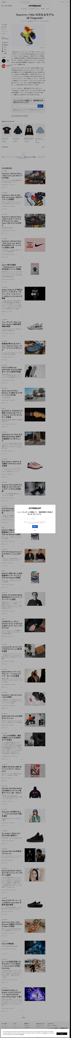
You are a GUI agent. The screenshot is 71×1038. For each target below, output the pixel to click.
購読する (35, 526)
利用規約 (42, 522)
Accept (61, 1033)
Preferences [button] (21, 1034)
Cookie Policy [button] (45, 1033)
